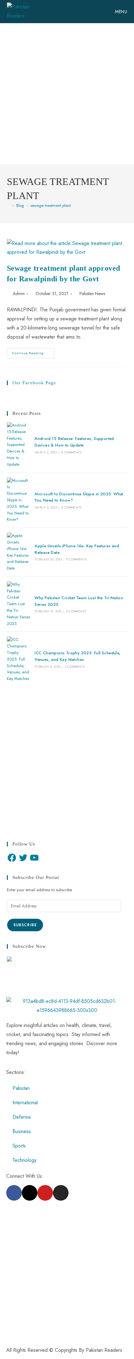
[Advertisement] (67, 93)
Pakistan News (92, 293)
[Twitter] (23, 858)
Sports (19, 1145)
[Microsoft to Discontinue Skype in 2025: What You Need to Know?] (18, 500)
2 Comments (75, 666)
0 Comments (71, 452)
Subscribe (25, 925)
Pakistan (21, 1088)
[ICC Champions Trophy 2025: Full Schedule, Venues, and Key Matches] (18, 659)
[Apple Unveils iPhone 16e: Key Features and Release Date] (18, 552)
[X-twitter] (29, 1193)
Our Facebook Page (34, 382)
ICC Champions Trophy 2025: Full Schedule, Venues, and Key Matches (77, 656)
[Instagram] (61, 1193)
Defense (21, 1117)
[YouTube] (34, 858)
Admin (19, 293)
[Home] (8, 205)
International (25, 1102)
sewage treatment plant (50, 205)
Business (21, 1131)
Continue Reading (33, 351)
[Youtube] (45, 1193)
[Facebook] (12, 858)
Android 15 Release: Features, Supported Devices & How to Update (74, 442)
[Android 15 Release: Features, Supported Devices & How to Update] (18, 445)
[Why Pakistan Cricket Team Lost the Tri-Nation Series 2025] (18, 604)
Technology (24, 1160)
